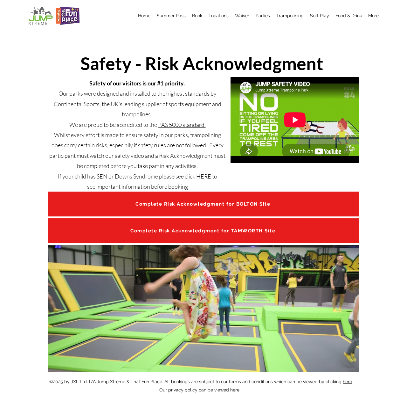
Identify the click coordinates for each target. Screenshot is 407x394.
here (347, 381)
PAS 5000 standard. (182, 124)
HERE (204, 176)
